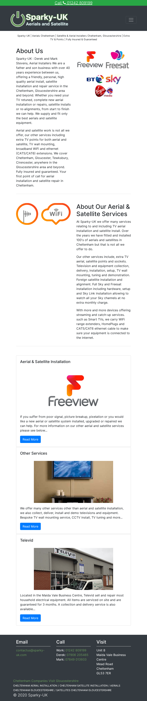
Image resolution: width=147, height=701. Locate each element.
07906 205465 (77, 655)
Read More (30, 439)
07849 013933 (76, 659)
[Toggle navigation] (131, 20)
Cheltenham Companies (30, 681)
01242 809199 (75, 650)
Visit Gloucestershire (63, 681)
